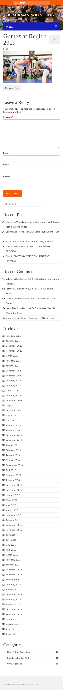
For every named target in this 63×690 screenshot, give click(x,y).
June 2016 (11, 540)
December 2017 (14, 485)
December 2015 (14, 569)
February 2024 (13, 380)
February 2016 (13, 559)
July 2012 (11, 629)
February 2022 (13, 395)
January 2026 (13, 341)
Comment (8, 117)
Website (6, 177)
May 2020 (11, 415)
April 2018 (11, 470)
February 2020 (13, 425)
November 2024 (14, 375)
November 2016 (14, 530)
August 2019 (12, 445)
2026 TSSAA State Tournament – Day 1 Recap (29, 241)
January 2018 (13, 480)
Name (6, 153)
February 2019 (13, 450)
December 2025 (14, 346)
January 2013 (13, 604)
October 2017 (13, 495)
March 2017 (12, 510)
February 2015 (13, 584)
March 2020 (12, 420)
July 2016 (11, 535)
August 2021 (12, 405)
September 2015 (14, 579)
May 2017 (11, 505)
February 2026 (13, 336)
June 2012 (11, 634)
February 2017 (13, 515)
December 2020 (14, 410)
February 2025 (13, 360)
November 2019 (14, 440)
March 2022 (12, 390)
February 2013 (13, 599)
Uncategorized (14, 663)
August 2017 (12, 500)
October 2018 (13, 460)
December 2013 (14, 594)
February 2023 (13, 385)
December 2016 (14, 525)
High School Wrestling (18, 652)
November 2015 (14, 574)
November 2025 (14, 350)
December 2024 (14, 370)
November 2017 (14, 490)
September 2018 (14, 465)
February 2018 (13, 475)
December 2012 (14, 609)
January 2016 (13, 564)
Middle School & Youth (18, 658)
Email (6, 165)
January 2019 (13, 455)
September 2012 (14, 624)
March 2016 (12, 554)
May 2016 (11, 544)
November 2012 (14, 614)
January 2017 (13, 520)
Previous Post (12, 88)
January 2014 (13, 589)
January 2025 (13, 365)
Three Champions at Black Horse (38, 318)
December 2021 (14, 400)
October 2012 (13, 619)
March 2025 (12, 355)
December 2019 (14, 435)
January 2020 (13, 430)
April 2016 (11, 549)
